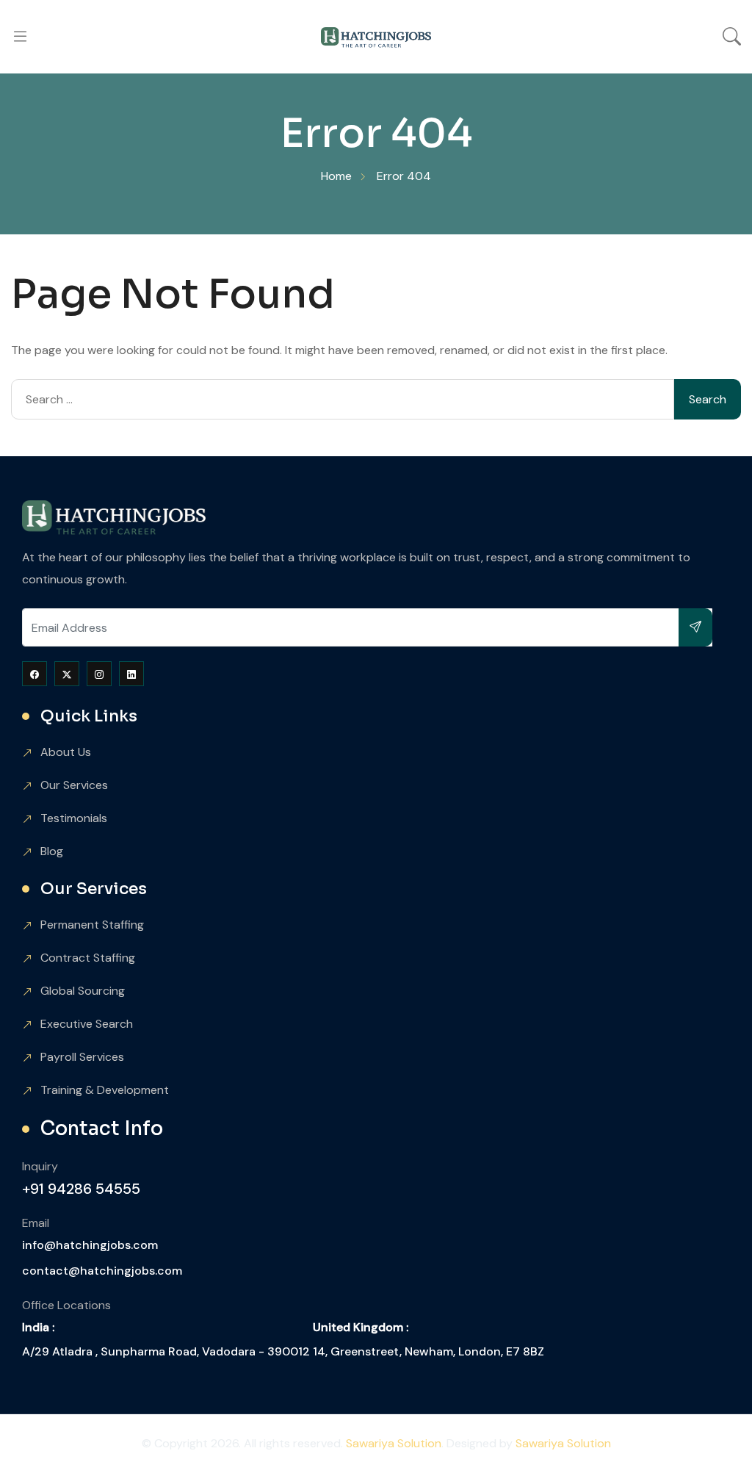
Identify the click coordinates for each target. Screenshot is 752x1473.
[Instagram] (99, 673)
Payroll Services (82, 1057)
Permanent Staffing (92, 924)
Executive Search (86, 1023)
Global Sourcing (82, 990)
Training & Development (104, 1090)
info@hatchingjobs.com (90, 1245)
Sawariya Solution (393, 1443)
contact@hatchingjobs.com (102, 1270)
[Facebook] (34, 673)
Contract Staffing (87, 957)
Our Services (74, 785)
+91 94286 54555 (81, 1188)
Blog (51, 851)
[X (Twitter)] (66, 673)
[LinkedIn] (131, 673)
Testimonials (73, 818)
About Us (65, 752)
